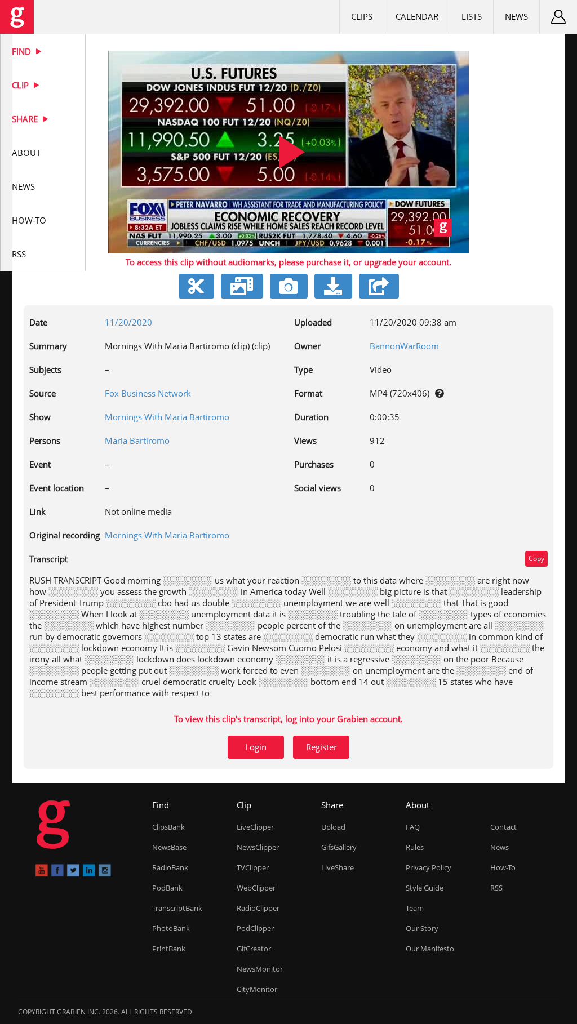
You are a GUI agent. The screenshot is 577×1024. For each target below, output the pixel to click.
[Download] (333, 286)
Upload (333, 827)
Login (256, 747)
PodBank (167, 888)
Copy (536, 558)
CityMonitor (257, 989)
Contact (503, 827)
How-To (29, 220)
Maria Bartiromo (137, 440)
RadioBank (170, 867)
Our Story (422, 928)
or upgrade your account (401, 262)
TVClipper (253, 867)
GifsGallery (339, 847)
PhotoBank (171, 928)
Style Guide (424, 888)
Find (22, 51)
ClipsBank (168, 827)
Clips (361, 16)
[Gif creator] (242, 286)
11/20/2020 (128, 322)
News (23, 186)
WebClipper (256, 888)
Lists (471, 16)
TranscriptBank (177, 908)
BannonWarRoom (404, 345)
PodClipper (255, 928)
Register (321, 747)
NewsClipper (258, 847)
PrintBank (168, 948)
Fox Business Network (148, 393)
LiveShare (337, 867)
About (26, 152)
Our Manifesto (430, 948)
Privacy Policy (428, 867)
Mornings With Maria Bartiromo (167, 416)
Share (26, 118)
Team (415, 908)
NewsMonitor (260, 969)
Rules (415, 847)
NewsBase (169, 847)
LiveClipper (255, 827)
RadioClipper (258, 908)
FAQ (413, 827)
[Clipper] (196, 286)
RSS (19, 254)
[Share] (379, 286)
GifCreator (254, 948)
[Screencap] (289, 286)
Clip (21, 85)
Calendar (417, 16)
